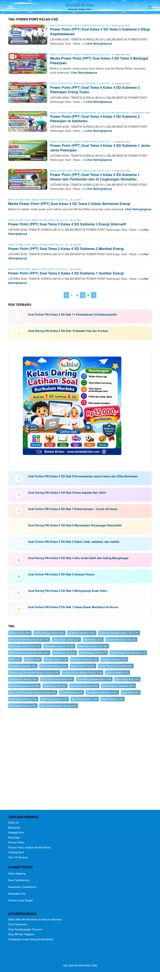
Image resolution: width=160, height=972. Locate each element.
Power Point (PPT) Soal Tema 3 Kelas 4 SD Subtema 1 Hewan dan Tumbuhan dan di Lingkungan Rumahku (95, 177)
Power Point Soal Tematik (115, 666)
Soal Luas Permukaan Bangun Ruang (32, 692)
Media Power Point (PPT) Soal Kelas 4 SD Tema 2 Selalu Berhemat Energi (69, 203)
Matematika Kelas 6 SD (93, 646)
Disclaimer (14, 827)
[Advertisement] (80, 760)
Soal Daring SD (55, 685)
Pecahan (33, 659)
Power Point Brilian (53, 666)
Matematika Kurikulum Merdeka (29, 652)
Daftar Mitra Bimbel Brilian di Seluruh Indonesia (35, 919)
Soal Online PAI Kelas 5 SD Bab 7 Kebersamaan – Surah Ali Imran (72, 509)
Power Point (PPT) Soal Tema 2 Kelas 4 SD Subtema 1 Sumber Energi (66, 273)
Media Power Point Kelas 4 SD (92, 25)
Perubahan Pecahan (22, 666)
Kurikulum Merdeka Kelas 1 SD (119, 632)
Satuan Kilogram (117, 672)
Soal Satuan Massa (22, 705)
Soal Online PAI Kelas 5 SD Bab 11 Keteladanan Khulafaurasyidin (72, 314)
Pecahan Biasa (56, 659)
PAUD (15, 659)
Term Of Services (18, 857)
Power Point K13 (83, 666)
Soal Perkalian (113, 699)
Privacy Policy (16, 842)
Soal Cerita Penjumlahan (57, 679)
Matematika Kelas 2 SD (121, 639)
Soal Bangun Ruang (23, 679)
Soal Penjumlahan (85, 699)
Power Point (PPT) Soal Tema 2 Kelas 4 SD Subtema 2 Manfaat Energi (66, 248)
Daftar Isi (13, 822)
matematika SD (64, 652)
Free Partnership (17, 924)
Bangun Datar (19, 632)
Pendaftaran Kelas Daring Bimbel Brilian (30, 939)
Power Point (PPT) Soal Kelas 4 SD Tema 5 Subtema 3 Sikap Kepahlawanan (100, 31)
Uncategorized (120, 112)
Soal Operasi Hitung (23, 699)
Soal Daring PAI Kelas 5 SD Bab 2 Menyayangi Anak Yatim (67, 590)
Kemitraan (14, 837)
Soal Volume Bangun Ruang (58, 705)
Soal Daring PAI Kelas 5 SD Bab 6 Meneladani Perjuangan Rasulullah (75, 525)
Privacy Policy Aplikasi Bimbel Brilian (29, 847)
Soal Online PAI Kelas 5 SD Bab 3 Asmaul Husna (61, 574)
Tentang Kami (16, 852)
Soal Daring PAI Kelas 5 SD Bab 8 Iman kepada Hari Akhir (67, 492)
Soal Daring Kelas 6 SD (24, 685)
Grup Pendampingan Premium (25, 929)
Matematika (93, 639)
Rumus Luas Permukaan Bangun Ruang (34, 672)
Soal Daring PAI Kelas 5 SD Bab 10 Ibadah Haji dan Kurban (68, 331)
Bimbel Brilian (80, 5)
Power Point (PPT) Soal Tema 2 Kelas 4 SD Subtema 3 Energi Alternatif (67, 224)
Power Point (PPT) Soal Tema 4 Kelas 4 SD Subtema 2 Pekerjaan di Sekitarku (95, 118)
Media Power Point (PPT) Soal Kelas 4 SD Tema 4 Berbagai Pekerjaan (99, 60)
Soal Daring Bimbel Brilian (94, 679)
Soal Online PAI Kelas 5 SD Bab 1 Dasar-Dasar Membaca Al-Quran (73, 607)
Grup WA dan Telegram (21, 934)
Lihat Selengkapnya (98, 43)
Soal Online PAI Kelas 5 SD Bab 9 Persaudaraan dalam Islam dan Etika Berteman (83, 476)
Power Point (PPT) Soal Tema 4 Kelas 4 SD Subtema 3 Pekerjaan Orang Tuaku (95, 89)
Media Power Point (61, 25)
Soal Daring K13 (127, 679)
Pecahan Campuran (84, 659)
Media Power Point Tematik (128, 652)
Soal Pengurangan (54, 699)
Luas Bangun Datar (66, 639)
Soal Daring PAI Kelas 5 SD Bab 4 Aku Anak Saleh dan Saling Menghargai (78, 558)
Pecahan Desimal (114, 659)
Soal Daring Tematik (84, 685)
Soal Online (130, 692)
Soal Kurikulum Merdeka (118, 685)
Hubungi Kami (16, 832)
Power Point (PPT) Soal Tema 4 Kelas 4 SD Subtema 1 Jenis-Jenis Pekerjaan (100, 147)
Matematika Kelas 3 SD (24, 646)
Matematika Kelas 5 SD (59, 646)
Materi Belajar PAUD (93, 652)
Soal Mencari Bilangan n (102, 692)
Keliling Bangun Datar (49, 632)
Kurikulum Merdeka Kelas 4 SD (29, 639)
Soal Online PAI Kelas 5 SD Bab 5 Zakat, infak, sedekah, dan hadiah (73, 541)
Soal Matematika (71, 692)
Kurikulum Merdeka (81, 632)
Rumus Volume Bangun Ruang (82, 672)
